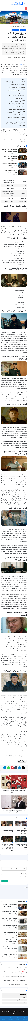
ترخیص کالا (23, 997)
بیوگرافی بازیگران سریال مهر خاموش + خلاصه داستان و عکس (21, 830)
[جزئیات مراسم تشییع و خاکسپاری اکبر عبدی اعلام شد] (22, 165)
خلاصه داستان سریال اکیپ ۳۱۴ (15, 82)
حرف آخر (21, 125)
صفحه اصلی (22, 26)
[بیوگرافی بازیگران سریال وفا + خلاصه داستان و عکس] (22, 158)
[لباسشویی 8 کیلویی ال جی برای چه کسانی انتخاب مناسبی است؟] (22, 920)
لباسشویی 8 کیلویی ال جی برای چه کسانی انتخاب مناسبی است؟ (9, 919)
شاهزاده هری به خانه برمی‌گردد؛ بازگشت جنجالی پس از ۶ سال (10, 905)
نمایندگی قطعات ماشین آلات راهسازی (16, 984)
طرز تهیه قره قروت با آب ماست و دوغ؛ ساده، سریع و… (9, 912)
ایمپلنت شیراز (23, 994)
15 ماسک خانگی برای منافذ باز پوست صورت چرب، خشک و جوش (9, 955)
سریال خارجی (21, 761)
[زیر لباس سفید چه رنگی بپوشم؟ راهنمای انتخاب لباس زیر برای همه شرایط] (22, 949)
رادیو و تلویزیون (15, 30)
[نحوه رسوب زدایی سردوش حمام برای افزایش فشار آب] (22, 927)
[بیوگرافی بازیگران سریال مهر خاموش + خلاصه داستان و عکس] (21, 824)
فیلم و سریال (11, 26)
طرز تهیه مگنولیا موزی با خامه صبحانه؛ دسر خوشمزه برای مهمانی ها (9, 933)
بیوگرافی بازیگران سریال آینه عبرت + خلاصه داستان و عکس (7, 830)
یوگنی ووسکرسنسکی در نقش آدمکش (15, 118)
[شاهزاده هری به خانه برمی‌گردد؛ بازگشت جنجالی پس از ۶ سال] (22, 907)
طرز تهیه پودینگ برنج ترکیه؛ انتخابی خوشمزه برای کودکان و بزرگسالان (9, 940)
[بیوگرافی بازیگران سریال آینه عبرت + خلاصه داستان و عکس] (7, 824)
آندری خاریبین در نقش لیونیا (15, 101)
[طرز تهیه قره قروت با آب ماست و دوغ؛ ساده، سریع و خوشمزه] (22, 914)
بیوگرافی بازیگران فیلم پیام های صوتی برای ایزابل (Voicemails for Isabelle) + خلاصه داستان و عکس (7, 847)
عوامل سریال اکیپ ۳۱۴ (17, 85)
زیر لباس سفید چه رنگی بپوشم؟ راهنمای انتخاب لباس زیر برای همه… (10, 948)
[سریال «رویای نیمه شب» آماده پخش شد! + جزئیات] (22, 172)
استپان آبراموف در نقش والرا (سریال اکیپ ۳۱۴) (15, 96)
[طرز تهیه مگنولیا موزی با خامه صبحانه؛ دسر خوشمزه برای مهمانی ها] (22, 934)
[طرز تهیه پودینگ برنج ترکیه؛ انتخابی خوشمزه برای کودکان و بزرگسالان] (22, 942)
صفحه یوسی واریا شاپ (21, 1003)
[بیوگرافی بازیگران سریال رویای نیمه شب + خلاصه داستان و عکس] (22, 151)
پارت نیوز (20, 65)
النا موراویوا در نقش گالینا (16, 109)
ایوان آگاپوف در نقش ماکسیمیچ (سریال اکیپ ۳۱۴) (14, 105)
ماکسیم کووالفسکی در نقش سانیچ (15, 91)
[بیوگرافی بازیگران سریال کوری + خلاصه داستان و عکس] (21, 839)
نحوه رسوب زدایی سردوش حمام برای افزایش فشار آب (10, 926)
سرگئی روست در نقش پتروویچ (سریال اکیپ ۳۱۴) (15, 113)
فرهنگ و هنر (17, 26)
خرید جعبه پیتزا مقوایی (21, 1000)
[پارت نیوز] (17, 3)
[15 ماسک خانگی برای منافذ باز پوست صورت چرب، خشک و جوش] (22, 956)
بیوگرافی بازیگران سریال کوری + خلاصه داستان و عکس (21, 846)
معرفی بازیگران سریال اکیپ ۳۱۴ (15, 87)
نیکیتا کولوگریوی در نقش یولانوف (14, 123)
